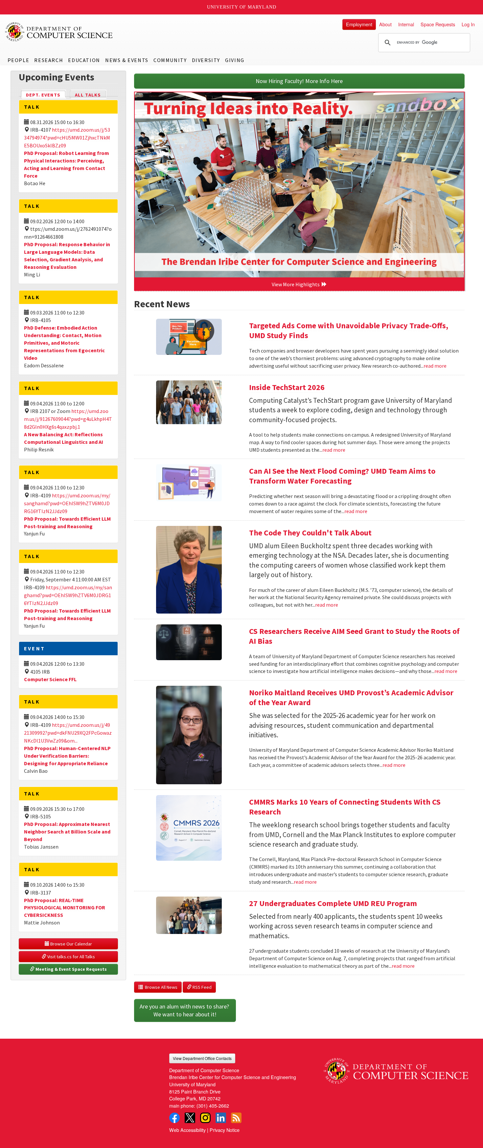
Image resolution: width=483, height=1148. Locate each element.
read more (435, 365)
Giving (234, 60)
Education (84, 60)
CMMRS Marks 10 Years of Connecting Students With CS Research (345, 807)
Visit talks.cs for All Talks (70, 957)
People (19, 60)
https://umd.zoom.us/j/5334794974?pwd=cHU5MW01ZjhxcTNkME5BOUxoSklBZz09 (67, 137)
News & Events (127, 60)
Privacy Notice (225, 1129)
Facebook (174, 1118)
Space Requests (438, 24)
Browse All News (160, 987)
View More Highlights (297, 284)
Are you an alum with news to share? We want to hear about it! (185, 1010)
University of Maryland (241, 7)
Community (170, 60)
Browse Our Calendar (70, 944)
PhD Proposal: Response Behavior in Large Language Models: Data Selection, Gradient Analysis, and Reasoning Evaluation (67, 255)
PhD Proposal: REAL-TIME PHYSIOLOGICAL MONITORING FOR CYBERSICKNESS (64, 908)
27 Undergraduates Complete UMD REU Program (333, 903)
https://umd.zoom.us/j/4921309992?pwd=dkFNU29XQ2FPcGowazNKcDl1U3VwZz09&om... (68, 733)
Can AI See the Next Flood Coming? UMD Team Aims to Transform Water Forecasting (342, 476)
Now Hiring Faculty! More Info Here (299, 81)
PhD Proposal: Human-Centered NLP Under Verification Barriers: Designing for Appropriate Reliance (67, 756)
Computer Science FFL (50, 679)
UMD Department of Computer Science (59, 31)
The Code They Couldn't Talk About (310, 533)
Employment (359, 24)
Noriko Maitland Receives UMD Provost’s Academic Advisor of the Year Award (351, 697)
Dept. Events (46, 95)
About (385, 24)
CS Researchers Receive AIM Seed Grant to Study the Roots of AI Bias (354, 636)
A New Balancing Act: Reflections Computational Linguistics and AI (63, 438)
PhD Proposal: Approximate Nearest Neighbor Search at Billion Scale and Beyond (67, 831)
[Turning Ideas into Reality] (299, 184)
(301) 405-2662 (212, 1105)
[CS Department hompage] (396, 1068)
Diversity (206, 60)
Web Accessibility (187, 1129)
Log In (468, 24)
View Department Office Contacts (202, 1058)
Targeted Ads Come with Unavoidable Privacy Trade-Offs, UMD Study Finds (348, 330)
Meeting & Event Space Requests (70, 969)
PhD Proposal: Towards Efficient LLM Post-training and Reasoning (67, 614)
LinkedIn (221, 1118)
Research (48, 60)
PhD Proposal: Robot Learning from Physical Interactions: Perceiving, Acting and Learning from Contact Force (66, 164)
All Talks (88, 95)
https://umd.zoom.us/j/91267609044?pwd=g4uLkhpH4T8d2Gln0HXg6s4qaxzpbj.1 (68, 419)
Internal (406, 24)
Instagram (205, 1118)
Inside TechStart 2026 (287, 387)
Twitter (190, 1118)
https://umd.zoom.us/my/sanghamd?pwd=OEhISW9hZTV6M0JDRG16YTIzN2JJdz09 (67, 503)
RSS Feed (202, 987)
